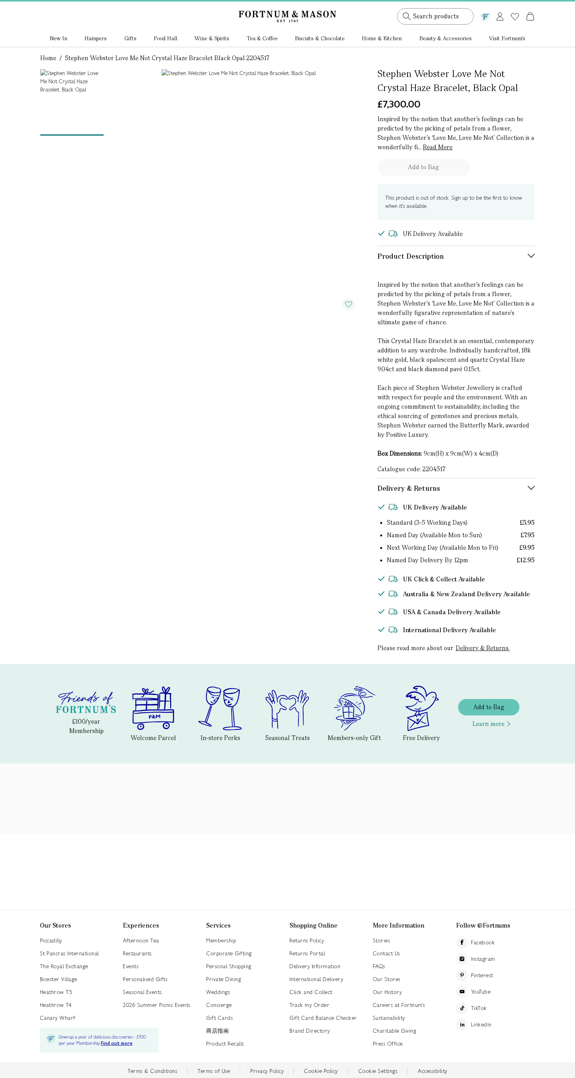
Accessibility (432, 1070)
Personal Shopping (229, 966)
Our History (387, 992)
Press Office (388, 1043)
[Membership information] (485, 15)
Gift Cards (219, 1017)
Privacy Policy (267, 1070)
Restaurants (137, 953)
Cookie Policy (321, 1070)
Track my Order (309, 1004)
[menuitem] (58, 39)
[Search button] (407, 16)
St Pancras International (69, 953)
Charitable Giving (395, 1030)
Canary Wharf (57, 1017)
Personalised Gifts (145, 979)
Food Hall (165, 38)
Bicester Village (58, 979)
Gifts (130, 38)
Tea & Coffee (262, 38)
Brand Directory (309, 1030)
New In (58, 38)
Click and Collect (310, 992)
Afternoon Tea (141, 940)
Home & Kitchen (382, 38)
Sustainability (389, 1017)
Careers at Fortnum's (399, 1004)
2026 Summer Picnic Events (156, 1004)
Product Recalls (225, 1043)
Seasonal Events (142, 992)
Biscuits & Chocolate (320, 38)
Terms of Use (214, 1070)
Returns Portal (307, 953)
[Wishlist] (515, 17)
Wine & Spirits (211, 38)
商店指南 (217, 1030)
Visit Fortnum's (507, 38)
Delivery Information (314, 966)
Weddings (218, 992)
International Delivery (316, 979)
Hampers (95, 38)
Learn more (489, 724)
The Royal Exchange (64, 966)
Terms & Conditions (152, 1070)
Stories (381, 940)
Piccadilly (51, 940)
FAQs (379, 966)
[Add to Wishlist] (348, 304)
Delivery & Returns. (483, 648)
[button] (513, 7)
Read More (438, 147)
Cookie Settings (378, 1070)
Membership (221, 940)
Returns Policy (306, 940)
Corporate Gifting (229, 953)
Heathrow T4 (56, 1004)
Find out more (117, 1043)
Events (130, 966)
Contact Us (386, 953)
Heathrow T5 (56, 992)
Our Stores (387, 979)
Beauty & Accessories (445, 38)
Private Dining (223, 979)
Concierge (219, 1004)
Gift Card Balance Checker (323, 1017)
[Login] (499, 15)
